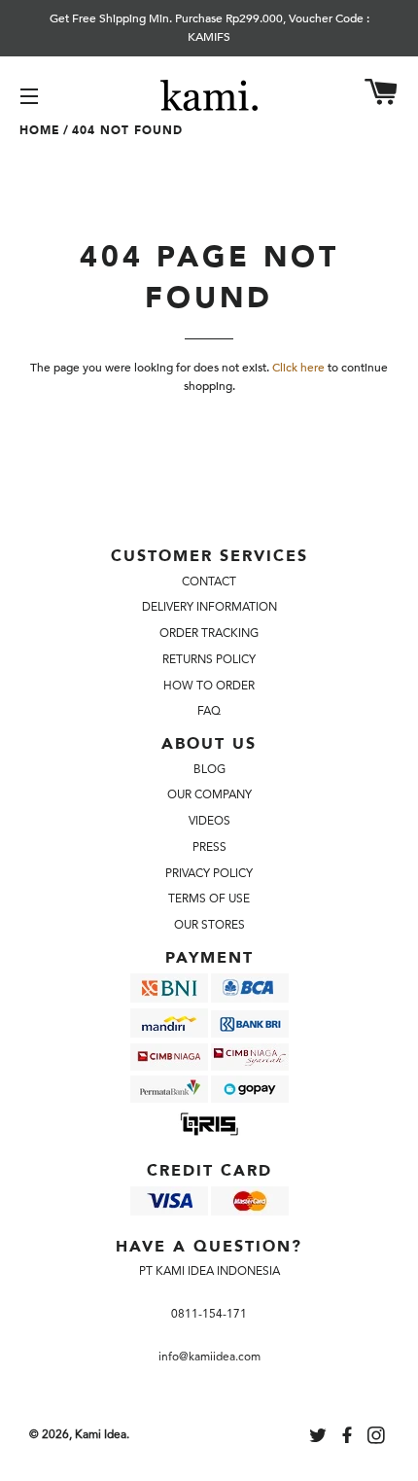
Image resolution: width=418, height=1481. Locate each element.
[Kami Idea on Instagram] (378, 1438)
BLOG (209, 769)
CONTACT (209, 581)
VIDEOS (209, 821)
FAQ (209, 711)
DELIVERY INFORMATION (209, 607)
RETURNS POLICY (209, 659)
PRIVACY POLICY (209, 873)
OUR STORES (209, 925)
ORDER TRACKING (209, 633)
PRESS (209, 847)
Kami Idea (100, 1434)
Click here (298, 367)
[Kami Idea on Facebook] (349, 1438)
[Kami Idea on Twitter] (320, 1438)
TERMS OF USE (209, 898)
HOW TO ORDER (209, 685)
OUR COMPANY (209, 794)
